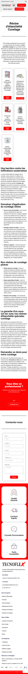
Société (7, 443)
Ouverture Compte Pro (5, 1)
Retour (3, 634)
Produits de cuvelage (7, 613)
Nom (6, 436)
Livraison (4, 631)
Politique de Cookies (7, 652)
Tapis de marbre (6, 603)
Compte (11, 1)
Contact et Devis (6, 645)
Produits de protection (7, 609)
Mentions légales (6, 648)
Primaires (4, 599)
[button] (13, 5)
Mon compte (5, 624)
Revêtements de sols (7, 606)
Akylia (22, 672)
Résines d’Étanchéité (7, 596)
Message (7, 464)
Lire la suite (7, 97)
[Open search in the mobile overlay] (26, 1)
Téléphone (8, 457)
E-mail (6, 450)
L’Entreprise (5, 642)
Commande (5, 627)
